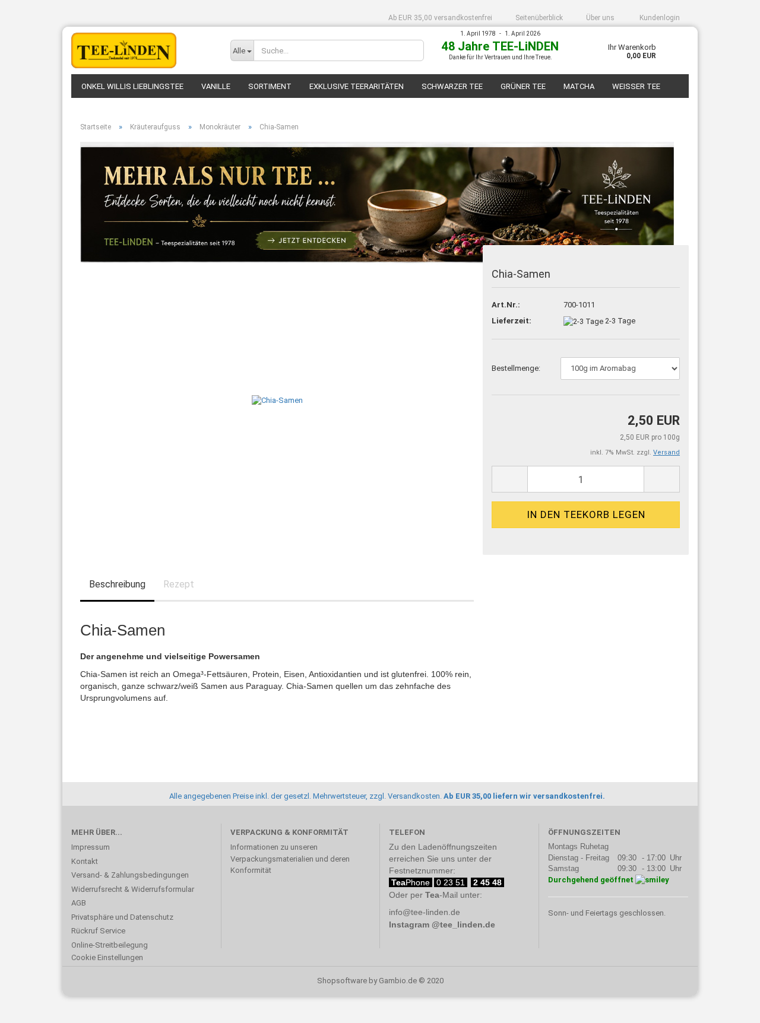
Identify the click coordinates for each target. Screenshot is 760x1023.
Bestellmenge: (516, 368)
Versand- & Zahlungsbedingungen (130, 874)
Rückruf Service (98, 930)
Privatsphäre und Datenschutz (122, 917)
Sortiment (270, 86)
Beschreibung (117, 584)
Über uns (600, 18)
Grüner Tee (523, 86)
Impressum (90, 847)
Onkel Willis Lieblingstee (132, 86)
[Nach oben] (727, 1005)
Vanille (215, 86)
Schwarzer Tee (452, 86)
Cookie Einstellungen (107, 957)
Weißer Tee (636, 86)
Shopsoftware (342, 980)
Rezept (178, 584)
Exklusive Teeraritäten (356, 86)
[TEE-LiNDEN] (142, 50)
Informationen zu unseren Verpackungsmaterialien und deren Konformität (290, 859)
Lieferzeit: (511, 320)
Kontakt (84, 861)
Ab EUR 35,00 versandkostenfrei (440, 18)
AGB (78, 902)
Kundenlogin (659, 18)
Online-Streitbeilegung (109, 945)
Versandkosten (414, 796)
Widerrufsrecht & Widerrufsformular (132, 889)
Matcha (578, 86)
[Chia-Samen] (277, 400)
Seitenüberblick (539, 18)
